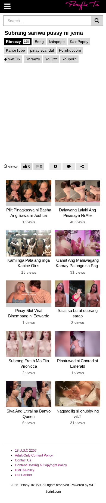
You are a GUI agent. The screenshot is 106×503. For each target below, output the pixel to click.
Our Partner (23, 475)
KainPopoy (79, 41)
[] (97, 20)
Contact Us (23, 460)
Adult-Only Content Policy (34, 455)
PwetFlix (13, 59)
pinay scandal (42, 50)
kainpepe (57, 41)
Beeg (39, 41)
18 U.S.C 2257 (26, 450)
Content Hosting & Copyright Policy (41, 465)
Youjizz (51, 59)
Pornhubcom (70, 50)
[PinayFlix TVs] (83, 5)
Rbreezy (17, 41)
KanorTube (15, 50)
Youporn (69, 59)
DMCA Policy (24, 470)
